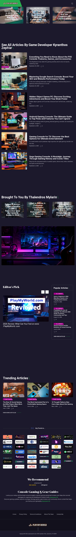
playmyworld (54, 497)
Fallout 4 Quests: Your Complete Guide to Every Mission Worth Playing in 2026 (63, 209)
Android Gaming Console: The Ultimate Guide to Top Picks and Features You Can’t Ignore (50, 118)
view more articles (59, 336)
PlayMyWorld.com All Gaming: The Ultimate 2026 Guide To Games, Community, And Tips (38, 15)
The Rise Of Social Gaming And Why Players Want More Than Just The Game (12, 404)
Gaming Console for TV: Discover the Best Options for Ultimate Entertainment (49, 138)
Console (5, 66)
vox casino (32, 485)
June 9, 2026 (30, 406)
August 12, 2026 (58, 317)
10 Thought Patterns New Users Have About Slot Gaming (62, 403)
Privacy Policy (23, 514)
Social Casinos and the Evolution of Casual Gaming (64, 15)
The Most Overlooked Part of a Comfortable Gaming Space (38, 403)
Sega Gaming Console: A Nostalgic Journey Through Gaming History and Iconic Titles (49, 158)
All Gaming (59, 293)
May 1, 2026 (55, 406)
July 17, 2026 (6, 408)
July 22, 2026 (57, 329)
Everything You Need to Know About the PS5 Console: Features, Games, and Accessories (50, 58)
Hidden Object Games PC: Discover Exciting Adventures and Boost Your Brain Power (50, 98)
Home (14, 514)
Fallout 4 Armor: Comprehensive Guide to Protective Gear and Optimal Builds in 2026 (12, 209)
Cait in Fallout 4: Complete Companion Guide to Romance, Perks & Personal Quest (38, 209)
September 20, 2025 (34, 66)
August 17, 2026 (58, 302)
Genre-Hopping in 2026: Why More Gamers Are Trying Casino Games (11, 15)
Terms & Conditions (35, 514)
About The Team (49, 514)
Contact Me (60, 514)
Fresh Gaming (8, 399)
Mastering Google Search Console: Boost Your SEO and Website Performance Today (51, 78)
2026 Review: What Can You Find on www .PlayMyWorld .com (21, 325)
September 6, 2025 (34, 106)
